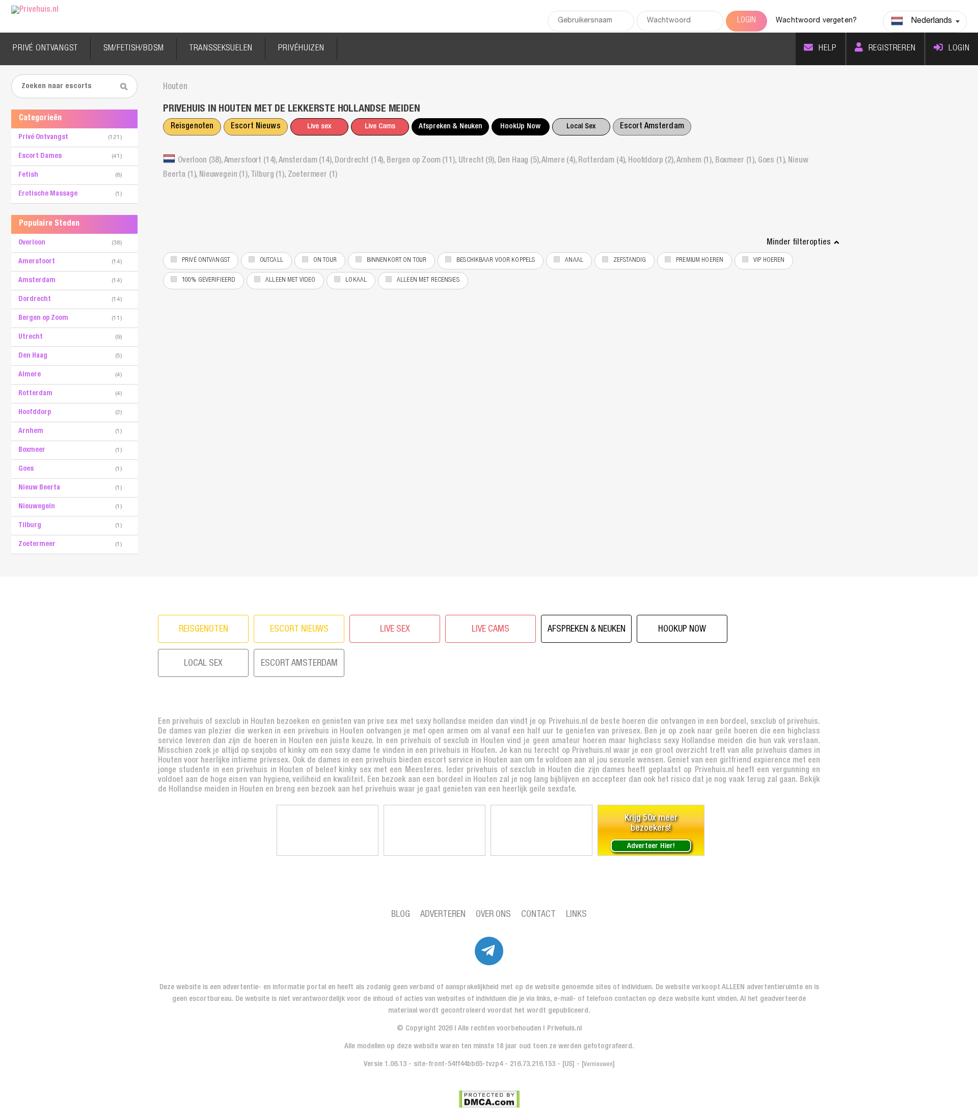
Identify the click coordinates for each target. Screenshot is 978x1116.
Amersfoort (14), (251, 161)
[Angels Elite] (327, 830)
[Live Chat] (541, 830)
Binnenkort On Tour (396, 260)
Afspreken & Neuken (450, 126)
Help (827, 48)
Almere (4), (559, 161)
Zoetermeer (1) (313, 175)
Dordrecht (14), (360, 161)
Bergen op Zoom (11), (422, 161)
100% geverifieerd (208, 280)
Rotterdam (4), (603, 161)
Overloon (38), (201, 161)
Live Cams (380, 126)
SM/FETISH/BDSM (133, 48)
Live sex (319, 126)
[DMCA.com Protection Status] (489, 1099)
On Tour (325, 260)
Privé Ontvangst (206, 260)
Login (959, 48)
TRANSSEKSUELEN (221, 48)
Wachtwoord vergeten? (816, 20)
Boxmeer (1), (736, 161)
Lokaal (356, 280)
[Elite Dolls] (434, 830)
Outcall (271, 260)
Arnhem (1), (695, 161)
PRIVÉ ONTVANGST (45, 48)
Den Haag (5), (520, 161)
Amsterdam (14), (307, 161)
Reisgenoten (192, 127)
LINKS (576, 914)
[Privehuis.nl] (35, 10)
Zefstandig (629, 260)
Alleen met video (290, 280)
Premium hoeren (699, 260)
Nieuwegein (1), (224, 175)
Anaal (574, 260)
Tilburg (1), (269, 175)
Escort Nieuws (256, 127)
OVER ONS (493, 914)
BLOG (400, 914)
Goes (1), (773, 161)
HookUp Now (520, 126)
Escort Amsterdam (652, 127)
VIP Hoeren (768, 260)
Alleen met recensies (428, 280)
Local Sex (580, 126)
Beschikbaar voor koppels (495, 260)
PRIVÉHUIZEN (301, 48)
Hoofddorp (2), (652, 161)
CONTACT (538, 914)
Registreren (892, 48)
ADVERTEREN (443, 914)
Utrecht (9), (478, 161)
